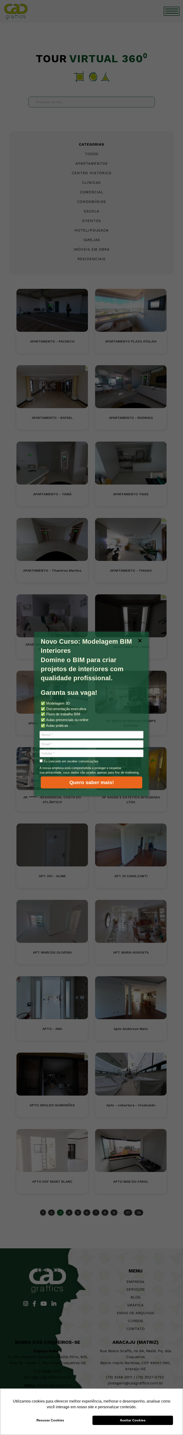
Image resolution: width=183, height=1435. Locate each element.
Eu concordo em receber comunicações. (71, 761)
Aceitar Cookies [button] (133, 1420)
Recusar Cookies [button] (50, 1420)
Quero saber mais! (91, 782)
